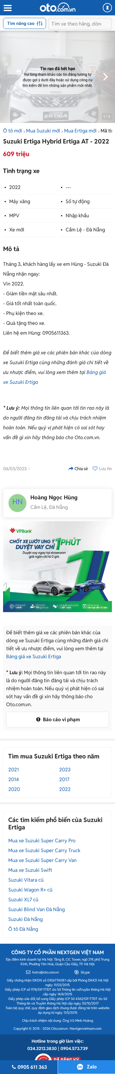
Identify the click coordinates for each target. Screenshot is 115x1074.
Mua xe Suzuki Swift (30, 870)
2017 (64, 779)
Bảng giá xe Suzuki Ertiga (33, 656)
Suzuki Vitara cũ (26, 880)
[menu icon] (7, 8)
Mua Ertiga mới (80, 131)
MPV (14, 215)
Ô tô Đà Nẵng (23, 929)
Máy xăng (19, 201)
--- (68, 187)
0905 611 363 (32, 1067)
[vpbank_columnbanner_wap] (57, 566)
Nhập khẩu (77, 215)
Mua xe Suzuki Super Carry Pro (41, 840)
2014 (13, 779)
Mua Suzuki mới (43, 131)
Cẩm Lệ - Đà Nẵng (85, 229)
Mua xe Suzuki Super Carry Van (42, 860)
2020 (14, 789)
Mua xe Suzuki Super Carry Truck (44, 850)
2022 (15, 187)
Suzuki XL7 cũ (23, 899)
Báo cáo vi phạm (61, 719)
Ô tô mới (12, 131)
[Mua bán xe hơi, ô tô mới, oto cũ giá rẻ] (57, 7)
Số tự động (78, 201)
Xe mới (16, 229)
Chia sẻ (81, 468)
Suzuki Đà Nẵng (25, 919)
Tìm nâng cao (20, 23)
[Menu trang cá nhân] (107, 7)
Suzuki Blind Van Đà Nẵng (36, 909)
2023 (65, 769)
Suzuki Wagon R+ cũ (30, 890)
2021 (13, 769)
